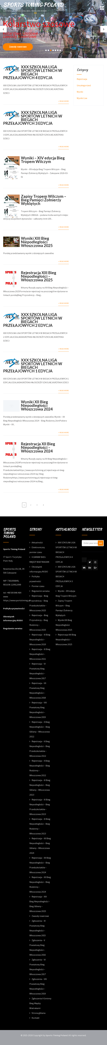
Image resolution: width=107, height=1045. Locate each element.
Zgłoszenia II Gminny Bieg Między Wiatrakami (40, 1003)
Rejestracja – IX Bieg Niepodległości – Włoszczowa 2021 (39, 654)
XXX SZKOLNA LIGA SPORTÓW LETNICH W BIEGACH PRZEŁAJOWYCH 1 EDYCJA (32, 365)
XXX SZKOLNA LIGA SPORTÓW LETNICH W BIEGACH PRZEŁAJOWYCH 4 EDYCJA (32, 72)
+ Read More (63, 101)
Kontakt (35, 1017)
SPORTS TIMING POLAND (33, 4)
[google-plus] (95, 567)
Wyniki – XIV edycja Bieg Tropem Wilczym (43, 160)
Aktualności (37, 542)
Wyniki (80, 91)
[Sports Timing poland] (84, 559)
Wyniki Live (82, 98)
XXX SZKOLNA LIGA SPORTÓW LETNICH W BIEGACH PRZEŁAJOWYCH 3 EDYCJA (32, 118)
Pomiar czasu (38, 586)
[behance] (89, 567)
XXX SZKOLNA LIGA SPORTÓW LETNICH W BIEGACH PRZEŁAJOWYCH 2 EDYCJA (32, 320)
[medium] (84, 567)
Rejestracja (82, 79)
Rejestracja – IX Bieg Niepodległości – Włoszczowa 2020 (39, 639)
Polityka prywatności (14, 608)
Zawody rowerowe (18, 46)
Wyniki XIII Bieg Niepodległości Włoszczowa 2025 (37, 242)
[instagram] (95, 562)
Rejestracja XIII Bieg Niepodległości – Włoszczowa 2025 (38, 276)
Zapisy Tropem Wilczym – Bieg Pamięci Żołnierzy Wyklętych (43, 200)
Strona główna (38, 1013)
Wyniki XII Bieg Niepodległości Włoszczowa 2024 (37, 405)
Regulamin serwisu (12, 628)
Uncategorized (84, 85)
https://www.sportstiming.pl (16, 600)
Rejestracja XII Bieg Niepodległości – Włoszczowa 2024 (38, 447)
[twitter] (89, 562)
